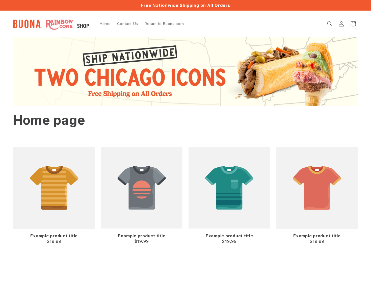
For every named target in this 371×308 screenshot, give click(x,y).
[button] (329, 24)
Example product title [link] (54, 235)
